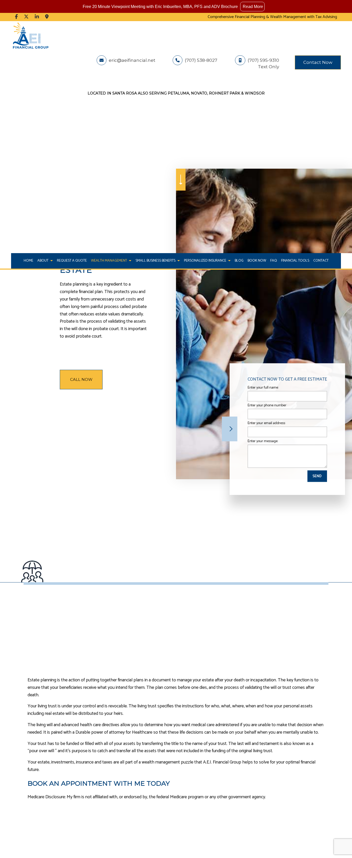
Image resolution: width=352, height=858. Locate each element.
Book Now (257, 261)
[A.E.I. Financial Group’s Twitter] (26, 17)
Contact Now (317, 62)
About (42, 261)
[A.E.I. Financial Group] (30, 35)
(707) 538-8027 (200, 60)
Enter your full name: (263, 387)
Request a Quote (72, 261)
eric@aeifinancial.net (131, 60)
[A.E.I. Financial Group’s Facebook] (16, 17)
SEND (317, 476)
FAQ (273, 261)
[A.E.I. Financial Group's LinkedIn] (37, 17)
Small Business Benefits (155, 261)
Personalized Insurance (205, 261)
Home (28, 261)
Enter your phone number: (267, 405)
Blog (239, 261)
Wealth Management (109, 261)
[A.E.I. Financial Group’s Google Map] (47, 17)
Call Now (81, 379)
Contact (321, 261)
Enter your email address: (267, 423)
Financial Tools (295, 261)
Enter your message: (263, 441)
